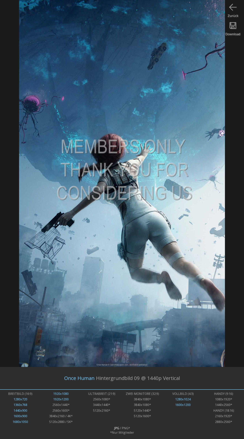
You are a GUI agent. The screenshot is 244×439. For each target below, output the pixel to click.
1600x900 (20, 416)
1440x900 (20, 410)
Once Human (79, 378)
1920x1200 (61, 399)
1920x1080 (61, 393)
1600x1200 (183, 404)
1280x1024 (183, 399)
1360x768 (20, 404)
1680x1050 (20, 422)
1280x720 (20, 399)
